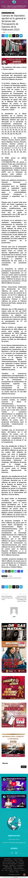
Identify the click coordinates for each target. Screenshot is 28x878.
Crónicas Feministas (8, 860)
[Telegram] (21, 35)
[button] (2, 2)
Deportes (21, 860)
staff (4, 32)
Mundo (14, 867)
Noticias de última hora (10, 10)
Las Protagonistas (20, 865)
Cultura (15, 860)
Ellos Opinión (21, 863)
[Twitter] (6, 35)
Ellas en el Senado (20, 862)
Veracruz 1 (16, 870)
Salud (6, 870)
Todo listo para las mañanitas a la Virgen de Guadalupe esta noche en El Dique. (20, 599)
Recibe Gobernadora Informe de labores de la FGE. (7, 598)
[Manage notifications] (24, 874)
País (13, 12)
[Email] (13, 35)
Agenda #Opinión (8, 858)
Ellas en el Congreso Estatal (9, 862)
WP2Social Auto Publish (8, 877)
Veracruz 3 (12, 871)
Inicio (3, 10)
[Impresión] (17, 35)
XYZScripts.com (22, 877)
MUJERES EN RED (8, 867)
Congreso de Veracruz (18, 858)
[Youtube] (16, 853)
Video (17, 871)
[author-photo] (14, 614)
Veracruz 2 (22, 870)
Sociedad (11, 870)
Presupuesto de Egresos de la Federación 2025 (11, 578)
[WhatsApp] (10, 35)
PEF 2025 (10, 576)
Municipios (20, 867)
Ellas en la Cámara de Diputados (10, 863)
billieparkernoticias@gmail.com (17, 842)
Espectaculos (5, 865)
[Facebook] (3, 35)
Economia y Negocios (7, 868)
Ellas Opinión (12, 865)
